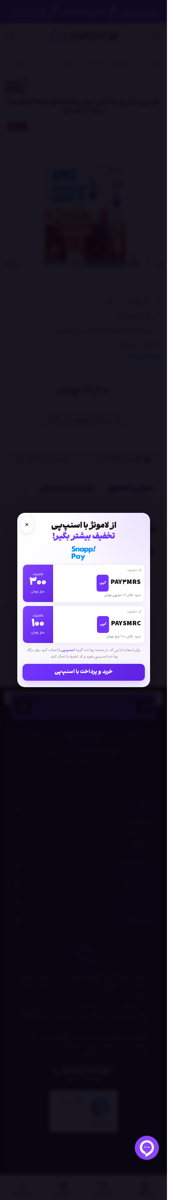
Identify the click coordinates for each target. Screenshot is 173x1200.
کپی (102, 583)
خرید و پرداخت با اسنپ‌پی (83, 672)
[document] (83, 600)
